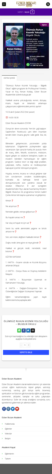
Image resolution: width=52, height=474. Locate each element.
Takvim (8, 458)
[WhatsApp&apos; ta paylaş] (19, 330)
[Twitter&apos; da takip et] (13, 409)
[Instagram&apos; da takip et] (8, 409)
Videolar (8, 433)
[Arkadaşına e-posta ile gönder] (33, 330)
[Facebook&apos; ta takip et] (4, 409)
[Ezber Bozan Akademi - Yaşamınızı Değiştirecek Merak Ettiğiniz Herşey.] (26, 4)
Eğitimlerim (9, 453)
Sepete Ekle (26, 352)
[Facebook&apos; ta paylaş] (24, 330)
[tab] (9, 77)
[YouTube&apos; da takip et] (17, 409)
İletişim (8, 438)
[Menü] (4, 4)
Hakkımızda (10, 424)
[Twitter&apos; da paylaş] (28, 330)
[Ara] (48, 4)
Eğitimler (8, 428)
